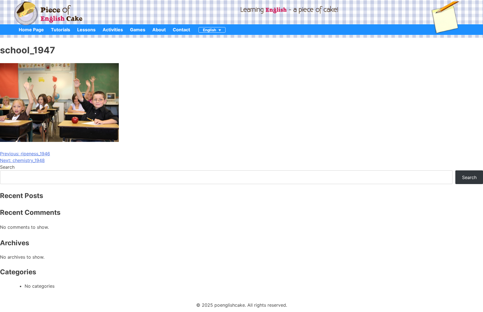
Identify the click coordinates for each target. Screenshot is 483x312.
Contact (181, 29)
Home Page (31, 29)
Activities (113, 29)
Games (137, 29)
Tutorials (60, 29)
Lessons (86, 29)
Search (7, 167)
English (209, 30)
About (159, 29)
